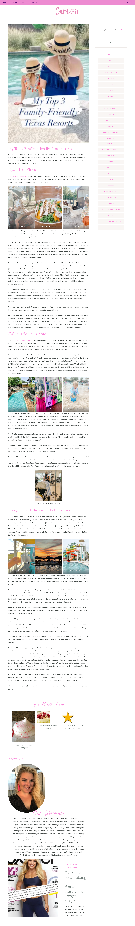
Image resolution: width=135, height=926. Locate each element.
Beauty (110, 66)
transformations (111, 203)
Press (67, 867)
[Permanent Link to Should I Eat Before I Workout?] (43, 722)
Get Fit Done (110, 120)
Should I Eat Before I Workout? (48, 727)
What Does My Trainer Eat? (110, 221)
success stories (110, 191)
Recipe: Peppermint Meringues (24, 746)
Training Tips (75, 867)
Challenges (110, 78)
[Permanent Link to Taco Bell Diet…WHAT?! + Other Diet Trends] (68, 722)
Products (110, 168)
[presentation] (9, 888)
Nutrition (111, 144)
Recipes (111, 174)
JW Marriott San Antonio (22, 340)
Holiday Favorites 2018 (110, 132)
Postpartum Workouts (111, 150)
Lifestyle (110, 138)
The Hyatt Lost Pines (17, 176)
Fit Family (110, 90)
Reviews (111, 180)
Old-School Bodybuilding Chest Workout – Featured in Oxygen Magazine (75, 887)
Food (111, 102)
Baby (111, 60)
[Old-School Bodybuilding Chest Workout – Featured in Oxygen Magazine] (33, 888)
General (111, 114)
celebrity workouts (111, 72)
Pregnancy (111, 156)
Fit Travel (111, 96)
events (110, 84)
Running (111, 186)
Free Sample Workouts (73, 864)
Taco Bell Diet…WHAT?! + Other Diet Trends (73, 727)
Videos (110, 215)
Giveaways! (111, 126)
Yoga (111, 227)
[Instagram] (110, 43)
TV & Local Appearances (110, 209)
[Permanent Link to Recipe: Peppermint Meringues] (23, 742)
